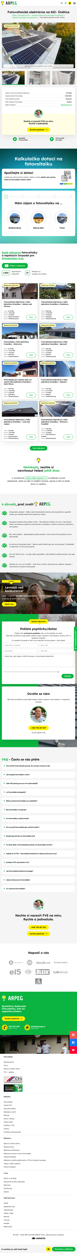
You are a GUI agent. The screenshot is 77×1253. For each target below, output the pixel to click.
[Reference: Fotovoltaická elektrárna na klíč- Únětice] (38, 45)
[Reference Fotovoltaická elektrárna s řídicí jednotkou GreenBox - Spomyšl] (57, 341)
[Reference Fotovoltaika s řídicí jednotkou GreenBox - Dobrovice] (20, 341)
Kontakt (6, 1223)
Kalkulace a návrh (10, 1112)
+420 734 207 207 (38, 728)
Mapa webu (8, 1227)
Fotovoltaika (8, 1057)
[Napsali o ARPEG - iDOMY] (38, 981)
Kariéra (6, 1192)
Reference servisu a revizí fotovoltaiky (17, 1153)
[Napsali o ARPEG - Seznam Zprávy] (61, 962)
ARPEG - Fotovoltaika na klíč (20, 15)
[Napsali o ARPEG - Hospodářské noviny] (29, 962)
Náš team (7, 1185)
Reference (7, 1138)
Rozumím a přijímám (64, 1249)
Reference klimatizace (11, 1150)
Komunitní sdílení (10, 1109)
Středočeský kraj (66, 105)
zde (58, 671)
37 (27, 273)
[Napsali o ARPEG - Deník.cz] (43, 962)
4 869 (5, 273)
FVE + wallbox (9, 1072)
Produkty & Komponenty (12, 1132)
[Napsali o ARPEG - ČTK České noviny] (28, 972)
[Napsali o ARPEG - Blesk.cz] (43, 972)
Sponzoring (8, 1188)
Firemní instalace (10, 1167)
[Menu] (74, 3)
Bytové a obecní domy (12, 1069)
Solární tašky (8, 1122)
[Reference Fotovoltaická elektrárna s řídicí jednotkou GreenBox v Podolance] (57, 302)
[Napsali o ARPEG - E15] (15, 972)
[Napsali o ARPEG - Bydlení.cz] (60, 972)
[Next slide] (71, 45)
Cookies (7, 1220)
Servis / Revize (9, 1119)
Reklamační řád (9, 1207)
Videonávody (8, 1210)
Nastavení (48, 1249)
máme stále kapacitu (35, 478)
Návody (6, 1115)
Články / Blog (8, 1213)
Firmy (6, 1065)
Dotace (6, 1129)
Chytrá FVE (8, 1105)
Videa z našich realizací (12, 1164)
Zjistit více (9, 604)
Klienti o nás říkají (10, 1178)
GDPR (6, 1203)
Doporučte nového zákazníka (14, 1182)
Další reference (11, 252)
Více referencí (39, 448)
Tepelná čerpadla (10, 1157)
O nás (6, 1173)
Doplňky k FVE (9, 1125)
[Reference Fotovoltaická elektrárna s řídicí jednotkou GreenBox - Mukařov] (57, 380)
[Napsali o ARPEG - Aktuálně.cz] (16, 962)
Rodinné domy (9, 1062)
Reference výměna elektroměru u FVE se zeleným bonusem (25, 1160)
